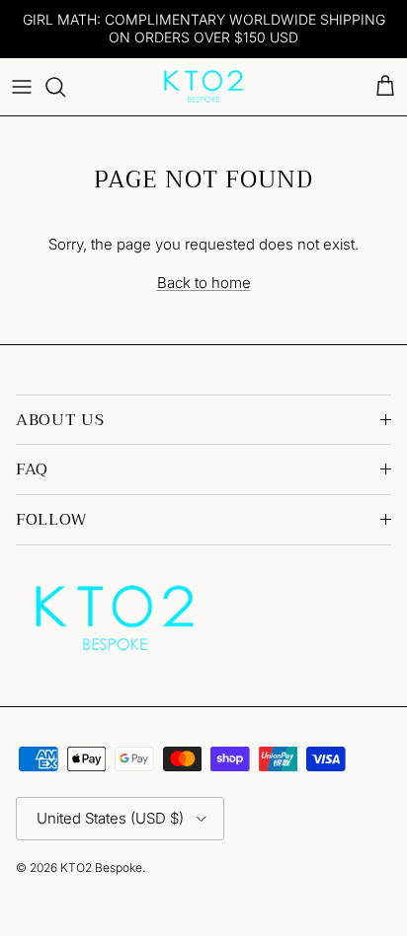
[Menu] (21, 86)
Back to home (204, 282)
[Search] (65, 86)
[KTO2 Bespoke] (203, 87)
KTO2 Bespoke (101, 867)
